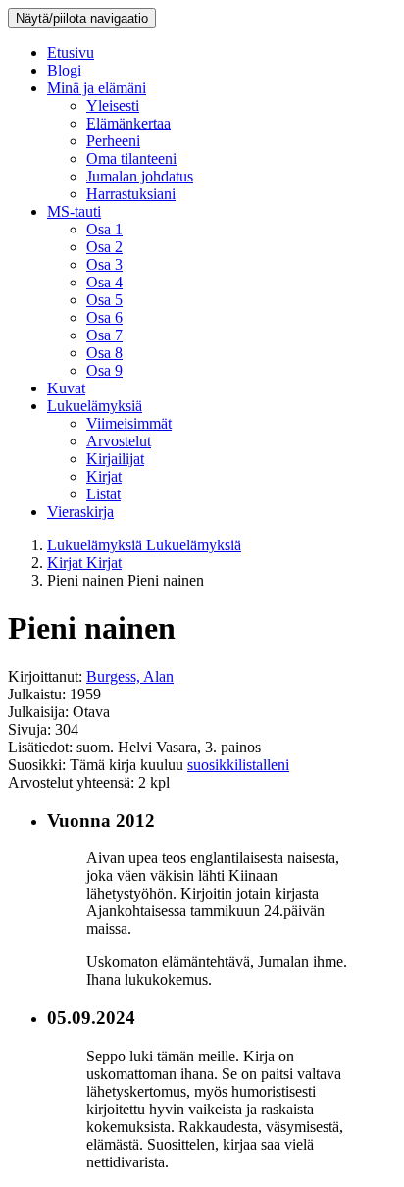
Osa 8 (104, 352)
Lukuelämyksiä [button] (94, 405)
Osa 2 (104, 246)
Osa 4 (104, 282)
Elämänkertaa (128, 123)
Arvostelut (118, 441)
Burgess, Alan (130, 676)
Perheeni (113, 140)
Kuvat (66, 388)
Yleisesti (112, 105)
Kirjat (104, 476)
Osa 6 (104, 317)
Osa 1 (104, 229)
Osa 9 (104, 370)
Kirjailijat (115, 458)
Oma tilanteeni (131, 158)
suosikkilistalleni (238, 764)
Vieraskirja (80, 511)
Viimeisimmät (129, 423)
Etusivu (70, 52)
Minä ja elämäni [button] (96, 87)
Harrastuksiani (131, 193)
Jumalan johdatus (139, 176)
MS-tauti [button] (74, 211)
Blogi (64, 70)
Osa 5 (104, 299)
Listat (103, 494)
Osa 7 (104, 335)
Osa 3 (104, 264)
